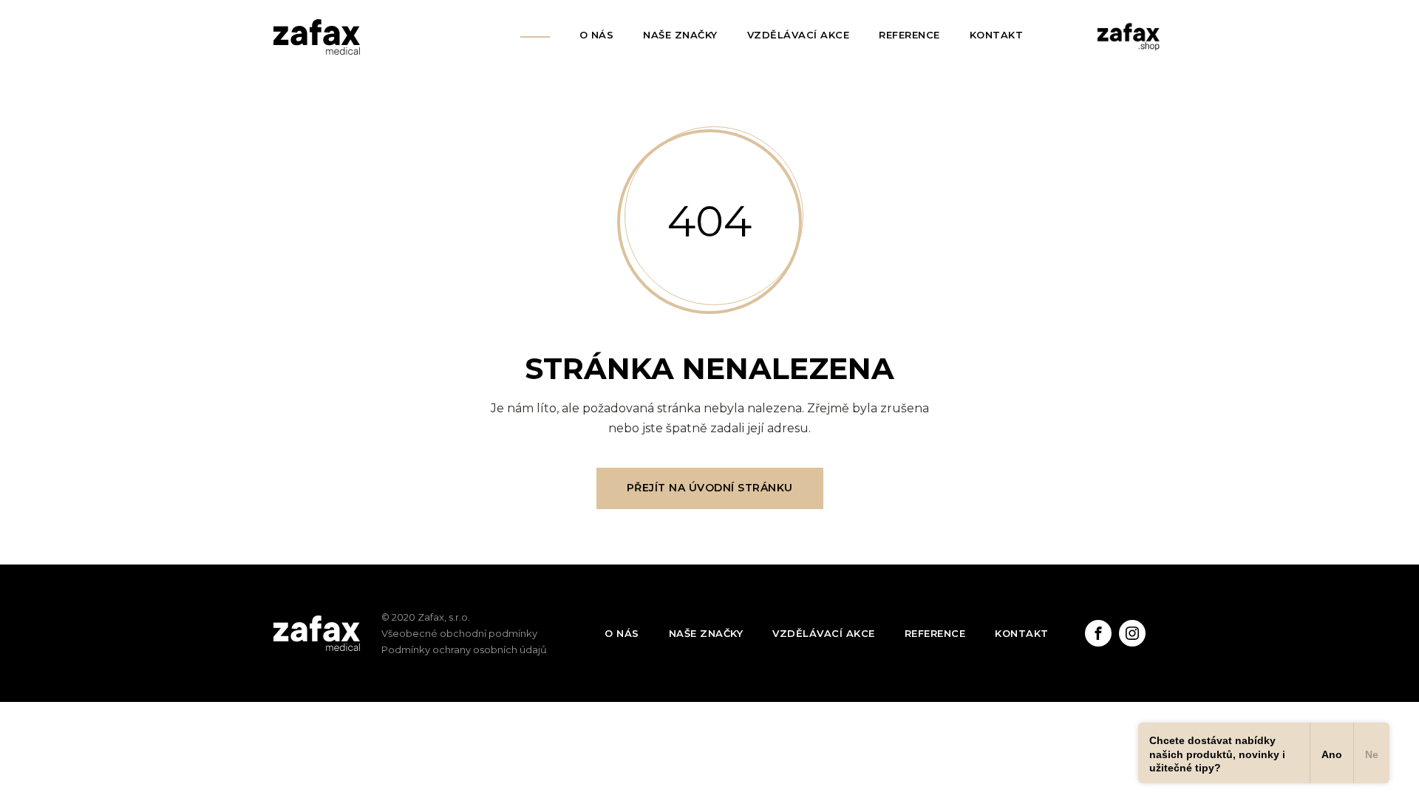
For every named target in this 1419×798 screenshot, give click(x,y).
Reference (909, 35)
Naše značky (680, 35)
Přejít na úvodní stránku (710, 487)
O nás (596, 35)
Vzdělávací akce (798, 35)
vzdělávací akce (823, 633)
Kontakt (997, 35)
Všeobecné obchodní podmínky (459, 633)
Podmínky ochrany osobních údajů (464, 649)
